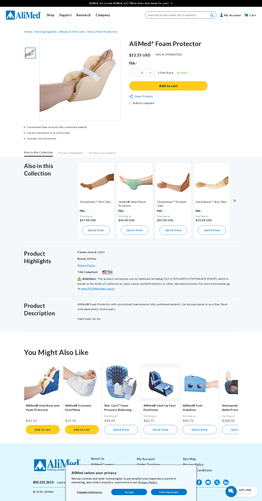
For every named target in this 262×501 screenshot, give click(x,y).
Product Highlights (71, 153)
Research (83, 15)
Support (65, 15)
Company (103, 15)
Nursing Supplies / (47, 31)
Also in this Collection (38, 152)
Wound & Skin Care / (73, 31)
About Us (97, 458)
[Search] (212, 15)
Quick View (96, 230)
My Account (146, 459)
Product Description (102, 153)
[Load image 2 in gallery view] (30, 53)
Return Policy (86, 265)
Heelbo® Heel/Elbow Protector (132, 203)
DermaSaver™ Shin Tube (95, 201)
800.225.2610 (43, 482)
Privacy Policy (147, 482)
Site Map (189, 459)
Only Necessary (169, 492)
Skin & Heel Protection (102, 31)
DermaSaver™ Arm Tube (211, 201)
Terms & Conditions (197, 470)
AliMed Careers (102, 464)
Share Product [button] (144, 96)
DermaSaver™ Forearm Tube (171, 203)
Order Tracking (148, 464)
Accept (129, 492)
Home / (29, 31)
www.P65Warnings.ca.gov (98, 288)
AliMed (49, 491)
